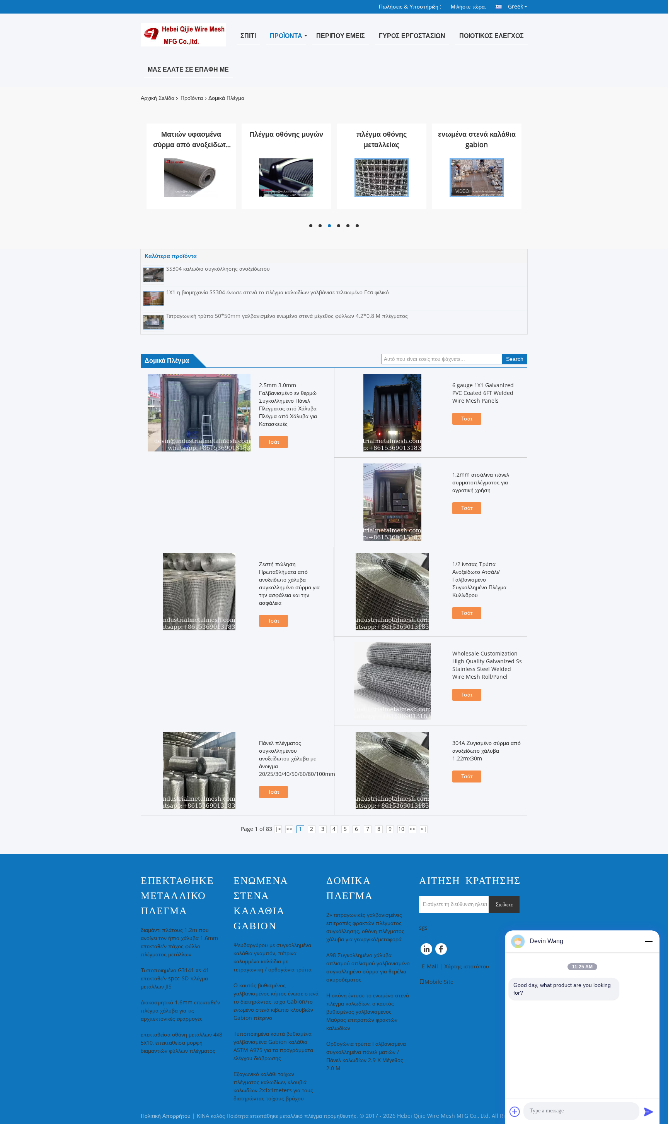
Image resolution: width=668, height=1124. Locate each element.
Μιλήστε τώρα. (468, 6)
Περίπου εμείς (340, 35)
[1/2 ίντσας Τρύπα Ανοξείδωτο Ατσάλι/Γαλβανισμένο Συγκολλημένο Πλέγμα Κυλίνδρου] (392, 591)
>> (412, 829)
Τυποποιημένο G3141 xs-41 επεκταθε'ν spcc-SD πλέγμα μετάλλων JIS (175, 978)
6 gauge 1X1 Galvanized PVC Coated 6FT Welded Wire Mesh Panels (483, 393)
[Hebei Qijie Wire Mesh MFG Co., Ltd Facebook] (442, 951)
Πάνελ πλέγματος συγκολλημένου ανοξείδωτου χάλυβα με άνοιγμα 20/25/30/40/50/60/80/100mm (297, 758)
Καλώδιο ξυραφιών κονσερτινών (476, 139)
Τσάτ (273, 442)
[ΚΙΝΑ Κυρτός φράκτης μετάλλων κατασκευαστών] (381, 177)
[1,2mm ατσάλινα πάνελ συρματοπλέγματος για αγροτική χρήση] (392, 502)
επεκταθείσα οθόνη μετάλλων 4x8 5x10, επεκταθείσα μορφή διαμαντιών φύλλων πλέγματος (181, 1042)
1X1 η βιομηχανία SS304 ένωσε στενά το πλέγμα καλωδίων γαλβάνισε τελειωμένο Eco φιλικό (277, 292)
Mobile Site (438, 982)
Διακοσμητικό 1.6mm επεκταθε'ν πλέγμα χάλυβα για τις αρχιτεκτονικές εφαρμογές (180, 1010)
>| (424, 829)
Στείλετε (504, 905)
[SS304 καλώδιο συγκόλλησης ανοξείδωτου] (153, 274)
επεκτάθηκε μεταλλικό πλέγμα (177, 895)
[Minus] (648, 941)
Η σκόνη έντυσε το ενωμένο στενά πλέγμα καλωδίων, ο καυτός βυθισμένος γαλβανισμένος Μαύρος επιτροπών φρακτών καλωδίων (367, 1011)
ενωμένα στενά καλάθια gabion (260, 903)
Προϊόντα (286, 35)
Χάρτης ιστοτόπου (466, 966)
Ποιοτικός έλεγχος (491, 35)
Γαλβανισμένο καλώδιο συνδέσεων (191, 139)
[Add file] (515, 1111)
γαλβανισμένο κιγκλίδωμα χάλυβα (286, 139)
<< (289, 829)
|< (278, 829)
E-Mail (430, 966)
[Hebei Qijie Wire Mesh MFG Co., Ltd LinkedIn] (427, 951)
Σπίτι (248, 35)
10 (401, 829)
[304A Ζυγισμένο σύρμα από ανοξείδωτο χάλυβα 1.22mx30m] (392, 770)
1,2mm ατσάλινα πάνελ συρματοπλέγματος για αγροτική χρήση (480, 483)
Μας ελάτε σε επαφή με (188, 69)
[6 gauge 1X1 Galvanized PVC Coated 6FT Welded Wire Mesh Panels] (392, 412)
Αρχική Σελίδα (157, 98)
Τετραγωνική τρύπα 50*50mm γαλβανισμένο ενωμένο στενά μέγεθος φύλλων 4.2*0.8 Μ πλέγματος (287, 316)
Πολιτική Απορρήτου (166, 1116)
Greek (515, 6)
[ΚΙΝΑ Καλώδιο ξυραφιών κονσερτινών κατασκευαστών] (477, 177)
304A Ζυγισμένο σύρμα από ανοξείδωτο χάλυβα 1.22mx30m (486, 751)
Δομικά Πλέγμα (349, 888)
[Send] (648, 1111)
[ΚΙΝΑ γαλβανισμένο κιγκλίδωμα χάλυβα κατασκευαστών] (286, 177)
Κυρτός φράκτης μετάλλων (382, 139)
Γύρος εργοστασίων (412, 35)
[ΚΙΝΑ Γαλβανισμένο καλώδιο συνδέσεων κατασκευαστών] (191, 177)
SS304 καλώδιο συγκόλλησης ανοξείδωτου (218, 269)
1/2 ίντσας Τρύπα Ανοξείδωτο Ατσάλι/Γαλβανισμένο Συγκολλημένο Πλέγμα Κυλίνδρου (479, 580)
